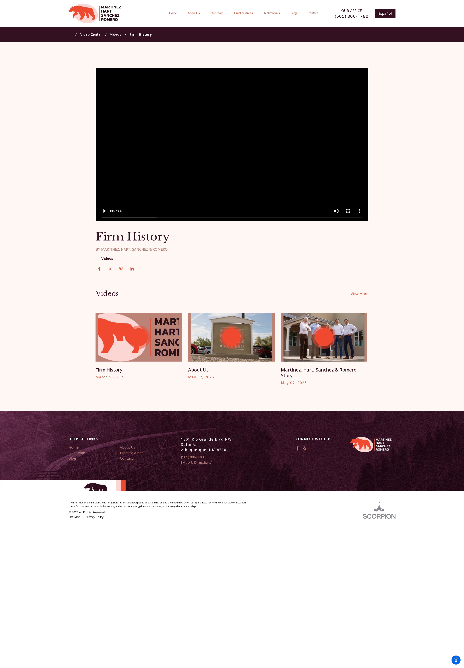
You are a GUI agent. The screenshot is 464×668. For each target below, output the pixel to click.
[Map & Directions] (196, 462)
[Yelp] (305, 448)
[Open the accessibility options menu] (456, 660)
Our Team (77, 452)
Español (385, 13)
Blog (72, 458)
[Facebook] (297, 448)
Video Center (91, 34)
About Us (127, 447)
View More (359, 293)
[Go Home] (72, 34)
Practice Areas (132, 452)
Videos (115, 34)
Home (74, 447)
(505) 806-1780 (351, 16)
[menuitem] (175, 13)
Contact (126, 458)
